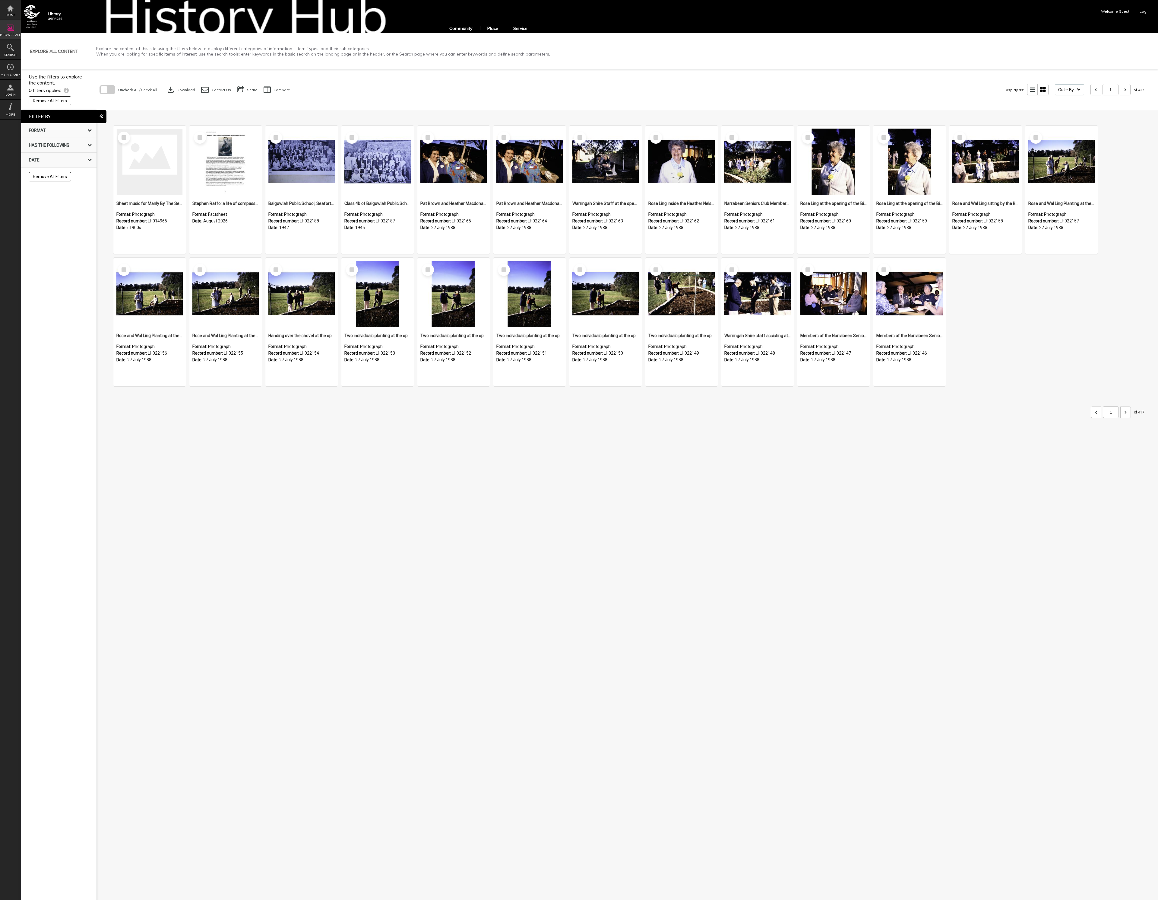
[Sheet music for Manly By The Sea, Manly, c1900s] (149, 162)
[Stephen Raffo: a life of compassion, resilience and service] (225, 162)
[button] (216, 90)
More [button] (10, 114)
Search (10, 55)
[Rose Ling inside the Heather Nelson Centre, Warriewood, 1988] (681, 162)
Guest (1124, 11)
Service (520, 28)
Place (492, 28)
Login (10, 95)
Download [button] (180, 89)
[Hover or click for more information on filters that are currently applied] (66, 90)
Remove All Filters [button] (50, 100)
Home (10, 15)
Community (460, 28)
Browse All (10, 35)
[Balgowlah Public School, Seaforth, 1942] (301, 162)
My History (10, 75)
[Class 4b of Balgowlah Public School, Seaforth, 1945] (377, 162)
